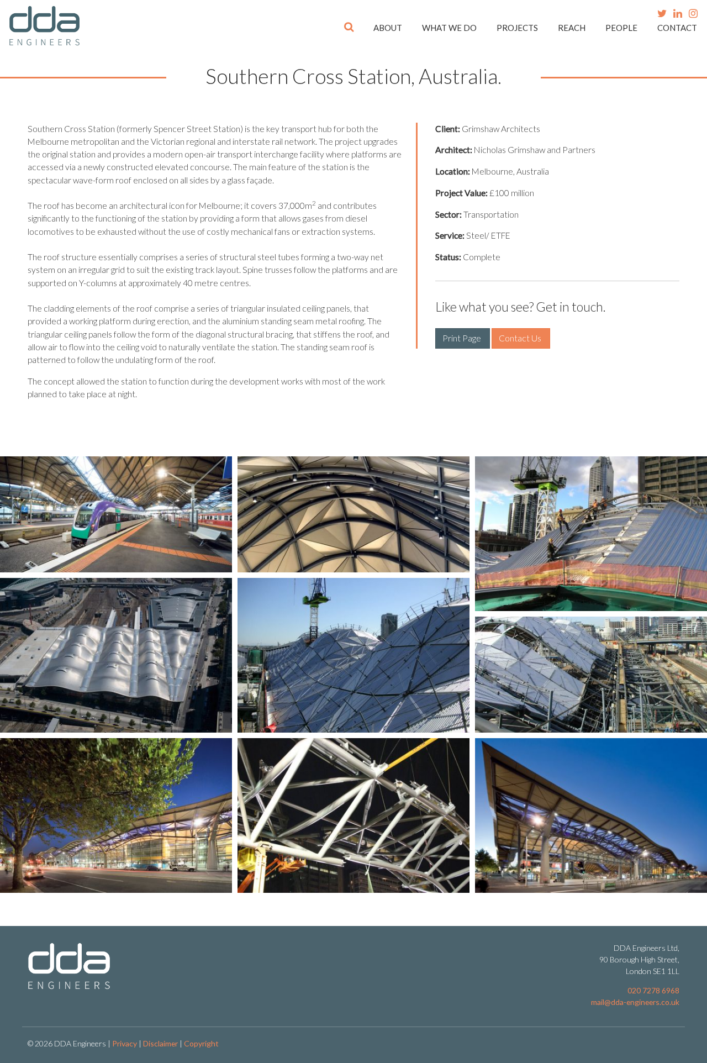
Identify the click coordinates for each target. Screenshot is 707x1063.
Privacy (124, 1043)
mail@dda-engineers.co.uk (635, 1002)
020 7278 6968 (653, 990)
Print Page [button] (462, 338)
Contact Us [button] (521, 338)
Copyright (201, 1043)
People (621, 28)
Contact (677, 28)
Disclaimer (160, 1043)
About (387, 28)
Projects (517, 28)
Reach (571, 28)
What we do (449, 28)
